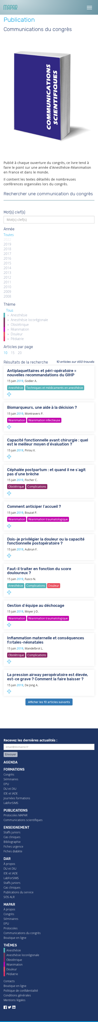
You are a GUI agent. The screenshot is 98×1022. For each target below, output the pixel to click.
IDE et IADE (11, 793)
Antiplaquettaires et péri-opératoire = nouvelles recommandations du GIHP (41, 372)
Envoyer (10, 754)
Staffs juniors (12, 832)
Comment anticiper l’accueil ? (34, 506)
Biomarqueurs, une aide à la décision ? (42, 407)
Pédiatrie (12, 974)
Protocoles (11, 928)
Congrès (9, 774)
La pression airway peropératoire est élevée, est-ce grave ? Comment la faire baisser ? (47, 676)
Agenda (11, 762)
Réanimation (14, 965)
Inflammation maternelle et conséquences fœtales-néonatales (45, 640)
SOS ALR (9, 897)
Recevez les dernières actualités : (30, 740)
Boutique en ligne (15, 938)
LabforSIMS (11, 803)
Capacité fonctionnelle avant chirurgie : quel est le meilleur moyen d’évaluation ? (47, 442)
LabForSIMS (11, 878)
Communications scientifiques (23, 820)
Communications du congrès (22, 933)
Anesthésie (13, 950)
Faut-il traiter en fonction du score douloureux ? (39, 571)
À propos (9, 864)
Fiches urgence (13, 847)
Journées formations (17, 798)
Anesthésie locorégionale (22, 955)
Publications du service (19, 892)
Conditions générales (17, 995)
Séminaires (11, 779)
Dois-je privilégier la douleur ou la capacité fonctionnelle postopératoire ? (45, 541)
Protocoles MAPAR (15, 815)
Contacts (9, 981)
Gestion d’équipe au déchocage (35, 605)
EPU (6, 784)
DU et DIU (10, 789)
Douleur (11, 969)
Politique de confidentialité (21, 991)
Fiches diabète (13, 851)
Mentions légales (14, 1000)
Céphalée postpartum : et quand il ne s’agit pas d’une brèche (46, 472)
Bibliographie (12, 842)
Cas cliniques (12, 837)
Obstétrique (14, 960)
